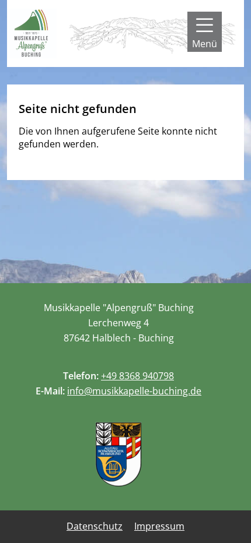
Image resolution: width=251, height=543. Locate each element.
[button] (204, 32)
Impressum (159, 526)
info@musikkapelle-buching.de (134, 391)
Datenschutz (95, 526)
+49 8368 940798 (137, 375)
